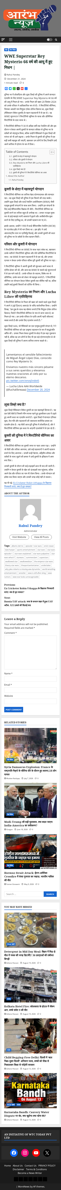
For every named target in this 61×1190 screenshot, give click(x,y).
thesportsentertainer (30, 565)
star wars (41, 549)
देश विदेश (13, 49)
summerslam (31, 557)
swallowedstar (26, 561)
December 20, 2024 (38, 389)
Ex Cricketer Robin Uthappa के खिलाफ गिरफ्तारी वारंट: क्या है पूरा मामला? (27, 484)
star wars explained (23, 553)
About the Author (16, 176)
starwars (20, 557)
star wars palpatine (41, 553)
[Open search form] (56, 39)
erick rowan (49, 546)
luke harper (10, 549)
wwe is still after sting (37, 573)
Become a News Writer (30, 1173)
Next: (28, 601)
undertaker (46, 565)
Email (8, 684)
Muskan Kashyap (13, 778)
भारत (8, 999)
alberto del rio (17, 546)
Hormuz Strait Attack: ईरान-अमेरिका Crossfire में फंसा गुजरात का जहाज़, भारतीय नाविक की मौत (29, 876)
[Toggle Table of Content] (50, 152)
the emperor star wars (43, 561)
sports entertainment (26, 549)
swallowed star (11, 561)
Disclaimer (18, 1169)
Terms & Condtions (36, 1169)
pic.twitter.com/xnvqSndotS (22, 380)
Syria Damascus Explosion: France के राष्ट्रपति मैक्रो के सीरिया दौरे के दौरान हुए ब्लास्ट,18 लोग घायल (30, 770)
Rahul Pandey (13, 74)
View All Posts (41, 537)
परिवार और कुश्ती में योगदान (22, 159)
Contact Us (30, 1165)
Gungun (9, 829)
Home (7, 1165)
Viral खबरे (11, 944)
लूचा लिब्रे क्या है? (19, 169)
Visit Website (19, 537)
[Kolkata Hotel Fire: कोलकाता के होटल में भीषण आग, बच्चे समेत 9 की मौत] (30, 984)
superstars (43, 557)
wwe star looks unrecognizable (26, 577)
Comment (10, 632)
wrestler (22, 573)
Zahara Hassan (12, 963)
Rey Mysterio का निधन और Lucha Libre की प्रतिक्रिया (31, 164)
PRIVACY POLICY (46, 1165)
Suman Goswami (13, 884)
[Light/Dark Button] (49, 39)
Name (8, 673)
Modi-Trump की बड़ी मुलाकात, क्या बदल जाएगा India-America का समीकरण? (28, 823)
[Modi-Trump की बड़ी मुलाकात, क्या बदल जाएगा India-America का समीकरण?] (30, 800)
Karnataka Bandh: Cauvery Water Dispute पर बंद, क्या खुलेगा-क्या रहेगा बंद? (26, 1113)
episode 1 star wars (34, 546)
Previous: (29, 588)
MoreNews (24, 1186)
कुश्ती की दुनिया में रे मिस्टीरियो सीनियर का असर (30, 172)
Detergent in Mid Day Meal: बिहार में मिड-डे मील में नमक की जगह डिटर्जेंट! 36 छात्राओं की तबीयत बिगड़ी (29, 955)
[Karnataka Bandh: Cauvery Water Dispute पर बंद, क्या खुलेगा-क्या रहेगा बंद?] (30, 1090)
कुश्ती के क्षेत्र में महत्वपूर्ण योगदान (24, 156)
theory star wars (12, 565)
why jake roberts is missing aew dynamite (22, 569)
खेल (6, 49)
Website (8, 695)
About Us (18, 1165)
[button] (3, 39)
